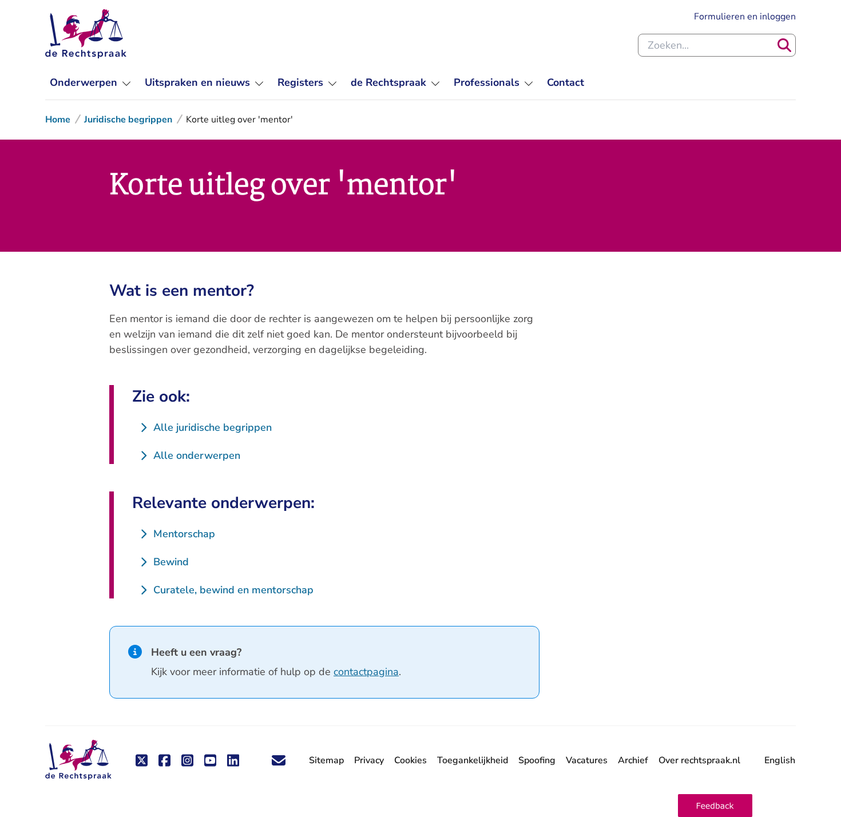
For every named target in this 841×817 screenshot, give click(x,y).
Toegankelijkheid (472, 760)
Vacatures (586, 760)
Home (57, 119)
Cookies (410, 760)
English (779, 760)
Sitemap (326, 760)
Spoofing (537, 760)
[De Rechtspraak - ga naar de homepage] (85, 33)
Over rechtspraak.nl (699, 760)
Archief (633, 760)
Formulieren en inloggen (745, 16)
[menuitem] (90, 83)
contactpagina (366, 672)
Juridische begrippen (128, 119)
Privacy (369, 760)
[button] (715, 805)
